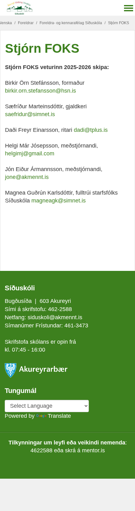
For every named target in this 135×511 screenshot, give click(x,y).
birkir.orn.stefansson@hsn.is (40, 91)
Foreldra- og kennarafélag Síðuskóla (71, 23)
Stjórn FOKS (118, 23)
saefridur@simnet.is (30, 114)
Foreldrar (26, 23)
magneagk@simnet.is (58, 200)
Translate (59, 416)
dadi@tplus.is (91, 130)
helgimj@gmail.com (29, 153)
